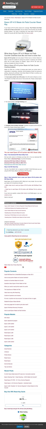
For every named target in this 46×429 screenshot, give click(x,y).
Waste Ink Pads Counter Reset (30, 223)
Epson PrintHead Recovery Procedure (13, 307)
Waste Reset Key (16, 224)
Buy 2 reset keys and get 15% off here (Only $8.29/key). (18, 408)
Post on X (39, 199)
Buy (23, 405)
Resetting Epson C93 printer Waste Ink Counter (15, 212)
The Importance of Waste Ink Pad (12, 289)
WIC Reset (7, 317)
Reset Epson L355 (8, 335)
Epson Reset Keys (23, 3)
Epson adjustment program (10, 320)
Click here (23, 193)
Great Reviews (7, 349)
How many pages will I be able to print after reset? (16, 304)
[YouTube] (5, 267)
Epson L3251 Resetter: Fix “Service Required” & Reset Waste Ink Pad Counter (21, 206)
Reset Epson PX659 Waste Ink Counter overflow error (16, 215)
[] (15, 161)
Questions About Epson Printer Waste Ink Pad (15, 283)
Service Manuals (8, 364)
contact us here (8, 195)
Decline (26, 426)
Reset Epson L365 (8, 338)
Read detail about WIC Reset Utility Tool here (15, 164)
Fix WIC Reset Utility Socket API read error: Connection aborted (19, 374)
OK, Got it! (20, 426)
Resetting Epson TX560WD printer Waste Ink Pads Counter (17, 217)
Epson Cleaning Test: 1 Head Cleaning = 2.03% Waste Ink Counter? (20, 377)
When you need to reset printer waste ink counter (16, 286)
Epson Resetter (10, 223)
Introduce (6, 352)
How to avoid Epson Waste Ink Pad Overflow (15, 310)
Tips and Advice (8, 367)
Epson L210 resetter (9, 329)
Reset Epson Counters (19, 223)
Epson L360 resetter (9, 341)
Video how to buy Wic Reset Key (12, 292)
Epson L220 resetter (9, 323)
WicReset (22, 224)
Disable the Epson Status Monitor (12, 301)
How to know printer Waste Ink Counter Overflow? (16, 277)
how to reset (30, 33)
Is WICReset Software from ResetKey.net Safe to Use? (16, 208)
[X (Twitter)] (23, 267)
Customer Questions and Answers (12, 295)
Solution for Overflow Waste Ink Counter (14, 280)
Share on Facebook (31, 199)
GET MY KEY (18, 232)
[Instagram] (41, 267)
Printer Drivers (7, 355)
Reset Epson (12, 221)
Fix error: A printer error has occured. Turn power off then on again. (20, 298)
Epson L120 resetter (9, 326)
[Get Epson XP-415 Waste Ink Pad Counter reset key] (23, 175)
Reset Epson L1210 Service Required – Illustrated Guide (18, 383)
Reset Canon (7, 358)
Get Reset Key (36, 7)
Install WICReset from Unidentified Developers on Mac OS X (18, 274)
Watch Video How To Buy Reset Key (13, 265)
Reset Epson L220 (8, 332)
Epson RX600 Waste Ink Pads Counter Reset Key (15, 210)
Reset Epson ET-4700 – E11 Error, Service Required (17, 380)
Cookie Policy (40, 424)
